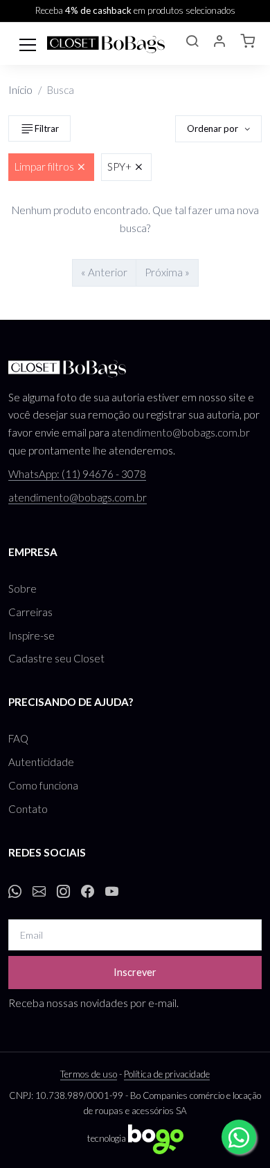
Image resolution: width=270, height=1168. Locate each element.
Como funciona (43, 785)
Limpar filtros (44, 166)
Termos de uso (88, 1074)
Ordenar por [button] (213, 128)
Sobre (22, 588)
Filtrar (47, 128)
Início (20, 90)
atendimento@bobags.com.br (180, 432)
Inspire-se (31, 635)
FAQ (18, 738)
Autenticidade (41, 762)
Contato (28, 809)
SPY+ (119, 166)
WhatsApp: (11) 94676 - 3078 (77, 474)
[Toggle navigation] (28, 43)
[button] (192, 42)
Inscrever (135, 972)
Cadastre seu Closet (56, 658)
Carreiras (30, 612)
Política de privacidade (167, 1074)
